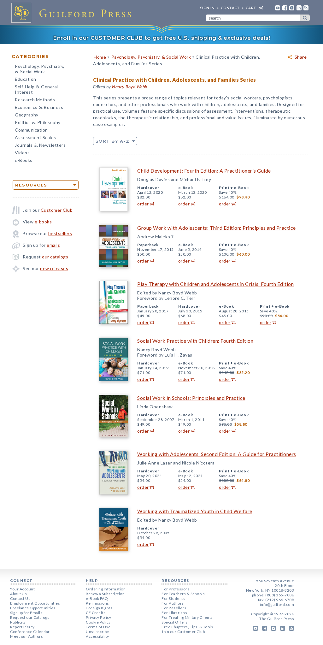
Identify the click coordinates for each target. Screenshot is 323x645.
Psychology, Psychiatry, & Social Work (151, 57)
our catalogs (55, 256)
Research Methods (35, 99)
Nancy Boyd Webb (129, 86)
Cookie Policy (98, 622)
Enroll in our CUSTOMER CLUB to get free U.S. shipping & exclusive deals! (161, 38)
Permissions (97, 603)
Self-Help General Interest (36, 89)
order (143, 203)
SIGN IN (207, 8)
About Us (18, 593)
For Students (173, 598)
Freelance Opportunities (33, 608)
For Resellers (174, 608)
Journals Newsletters (40, 145)
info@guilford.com (277, 604)
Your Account (22, 589)
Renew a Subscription (105, 593)
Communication (31, 130)
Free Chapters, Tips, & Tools (187, 626)
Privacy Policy (98, 617)
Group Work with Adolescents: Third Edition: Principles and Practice (216, 228)
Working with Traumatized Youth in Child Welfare (194, 511)
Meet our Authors (26, 636)
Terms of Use (98, 626)
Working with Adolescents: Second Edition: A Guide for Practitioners (216, 454)
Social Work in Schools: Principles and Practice (191, 398)
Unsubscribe (97, 631)
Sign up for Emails (26, 612)
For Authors (173, 603)
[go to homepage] (73, 12)
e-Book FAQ (97, 598)
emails (53, 245)
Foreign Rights (99, 608)
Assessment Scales (35, 137)
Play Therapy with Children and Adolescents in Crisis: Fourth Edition (215, 284)
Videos (22, 152)
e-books (43, 221)
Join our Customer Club (183, 631)
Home (100, 57)
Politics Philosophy (38, 123)
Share (301, 57)
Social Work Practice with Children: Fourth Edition (195, 341)
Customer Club (57, 210)
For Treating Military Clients (187, 617)
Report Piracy (22, 626)
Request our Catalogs (29, 617)
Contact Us (20, 598)
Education (25, 79)
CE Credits (95, 612)
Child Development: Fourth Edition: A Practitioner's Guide (204, 171)
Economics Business (39, 107)
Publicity (18, 622)
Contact (230, 8)
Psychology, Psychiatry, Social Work (39, 69)
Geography (26, 114)
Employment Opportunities (35, 603)
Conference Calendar (30, 631)
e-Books (23, 160)
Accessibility (97, 636)
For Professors (175, 589)
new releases (54, 268)
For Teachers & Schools (183, 593)
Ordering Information (106, 589)
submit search (305, 18)
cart (251, 8)
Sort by (112, 141)
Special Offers (174, 622)
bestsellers (60, 233)
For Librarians (174, 612)
